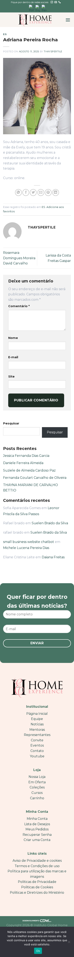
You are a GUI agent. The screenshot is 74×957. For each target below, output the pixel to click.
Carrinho (37, 798)
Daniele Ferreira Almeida (23, 463)
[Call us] (59, 2)
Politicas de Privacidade (37, 882)
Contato (37, 751)
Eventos (37, 745)
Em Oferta (37, 782)
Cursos (37, 793)
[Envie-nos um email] (55, 2)
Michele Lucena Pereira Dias (26, 548)
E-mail (13, 357)
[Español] (44, 8)
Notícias (37, 724)
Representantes (37, 735)
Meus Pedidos (37, 829)
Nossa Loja (37, 777)
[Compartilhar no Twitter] (33, 192)
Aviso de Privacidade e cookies (37, 861)
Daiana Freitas (53, 557)
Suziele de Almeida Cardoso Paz (29, 470)
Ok (38, 950)
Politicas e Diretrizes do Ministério (37, 893)
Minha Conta (37, 819)
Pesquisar (11, 423)
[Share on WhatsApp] (18, 192)
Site (11, 376)
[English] (38, 8)
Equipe (37, 719)
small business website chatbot (28, 542)
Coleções (37, 787)
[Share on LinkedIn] (55, 192)
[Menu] (67, 20)
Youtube (37, 756)
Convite (37, 740)
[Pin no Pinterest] (48, 192)
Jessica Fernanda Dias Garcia (26, 456)
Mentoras (37, 730)
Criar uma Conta (37, 840)
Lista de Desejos (37, 824)
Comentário (19, 306)
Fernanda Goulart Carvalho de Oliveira (34, 478)
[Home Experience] (35, 20)
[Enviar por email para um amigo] (40, 192)
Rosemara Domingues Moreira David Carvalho (19, 258)
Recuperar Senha (37, 835)
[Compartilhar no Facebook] (25, 192)
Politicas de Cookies (37, 887)
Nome (13, 338)
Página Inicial (37, 714)
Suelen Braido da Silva (50, 523)
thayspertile (53, 51)
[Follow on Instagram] (52, 2)
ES (5, 34)
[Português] (31, 8)
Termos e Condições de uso (37, 866)
